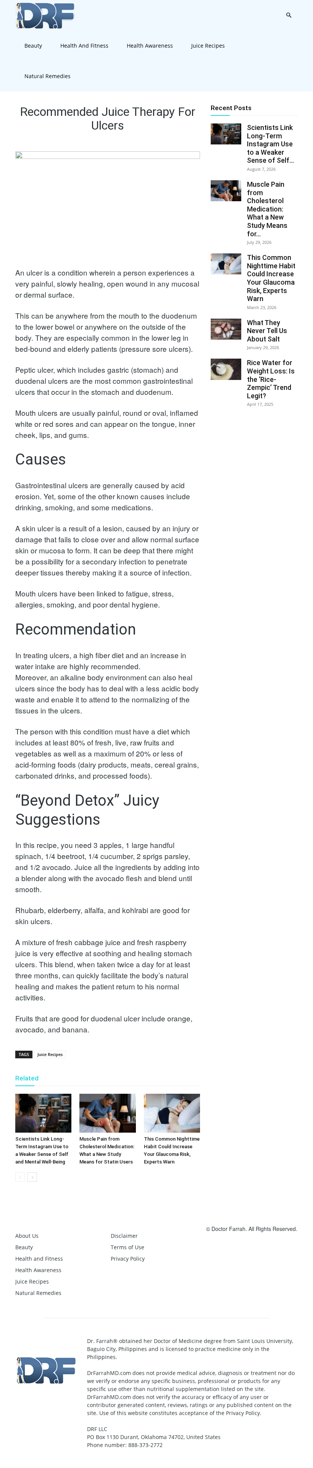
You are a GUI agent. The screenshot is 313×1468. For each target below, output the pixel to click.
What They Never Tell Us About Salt (267, 331)
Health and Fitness (84, 45)
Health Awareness (150, 45)
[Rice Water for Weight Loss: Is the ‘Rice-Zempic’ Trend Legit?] (226, 369)
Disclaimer (124, 1235)
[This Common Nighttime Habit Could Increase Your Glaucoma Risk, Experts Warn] (172, 1113)
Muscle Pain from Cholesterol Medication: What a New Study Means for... (267, 209)
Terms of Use (127, 1247)
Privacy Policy (128, 1258)
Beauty (33, 45)
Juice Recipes (208, 45)
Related (27, 1078)
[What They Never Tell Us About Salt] (226, 329)
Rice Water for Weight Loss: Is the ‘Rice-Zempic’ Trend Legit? (271, 379)
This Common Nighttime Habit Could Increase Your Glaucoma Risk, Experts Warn (271, 278)
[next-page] (32, 1177)
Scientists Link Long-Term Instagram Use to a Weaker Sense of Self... (270, 143)
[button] (288, 15)
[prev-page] (20, 1177)
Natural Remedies (47, 76)
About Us (27, 1235)
